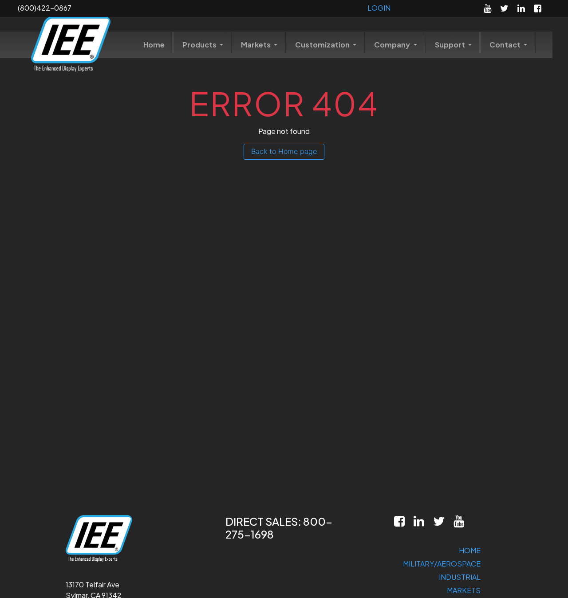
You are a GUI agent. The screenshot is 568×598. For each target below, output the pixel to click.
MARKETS (464, 590)
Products (200, 44)
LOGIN (378, 7)
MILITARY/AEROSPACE (442, 563)
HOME (470, 550)
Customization (323, 44)
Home (154, 44)
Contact (505, 44)
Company (392, 44)
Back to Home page (284, 151)
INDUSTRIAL (460, 577)
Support (450, 44)
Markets (256, 44)
